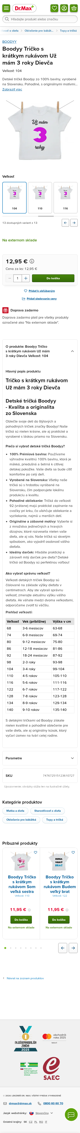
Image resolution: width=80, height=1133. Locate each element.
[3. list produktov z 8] (15, 948)
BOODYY (9, 42)
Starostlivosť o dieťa (47, 810)
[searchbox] (40, 19)
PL (35, 1121)
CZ (30, 1121)
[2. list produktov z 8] (10, 948)
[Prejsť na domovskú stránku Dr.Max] (24, 8)
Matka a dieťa (15, 810)
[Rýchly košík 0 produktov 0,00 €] (74, 8)
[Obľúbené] (54, 8)
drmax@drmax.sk (20, 1103)
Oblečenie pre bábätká (21, 819)
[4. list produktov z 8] (20, 948)
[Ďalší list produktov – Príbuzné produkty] (73, 948)
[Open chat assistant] (71, 1114)
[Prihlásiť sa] (64, 8)
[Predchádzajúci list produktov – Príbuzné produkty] (62, 948)
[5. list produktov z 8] (25, 948)
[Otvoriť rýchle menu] (6, 8)
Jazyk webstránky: (15, 1113)
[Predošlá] (65, 223)
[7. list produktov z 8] (35, 948)
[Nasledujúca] (74, 223)
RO (41, 1121)
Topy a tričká (54, 819)
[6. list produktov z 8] (30, 948)
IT (46, 1121)
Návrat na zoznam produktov (25, 978)
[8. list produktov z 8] (40, 948)
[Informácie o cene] (32, 261)
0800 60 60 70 (53, 1103)
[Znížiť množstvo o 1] (9, 278)
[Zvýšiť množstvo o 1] (26, 278)
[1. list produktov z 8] (5, 948)
